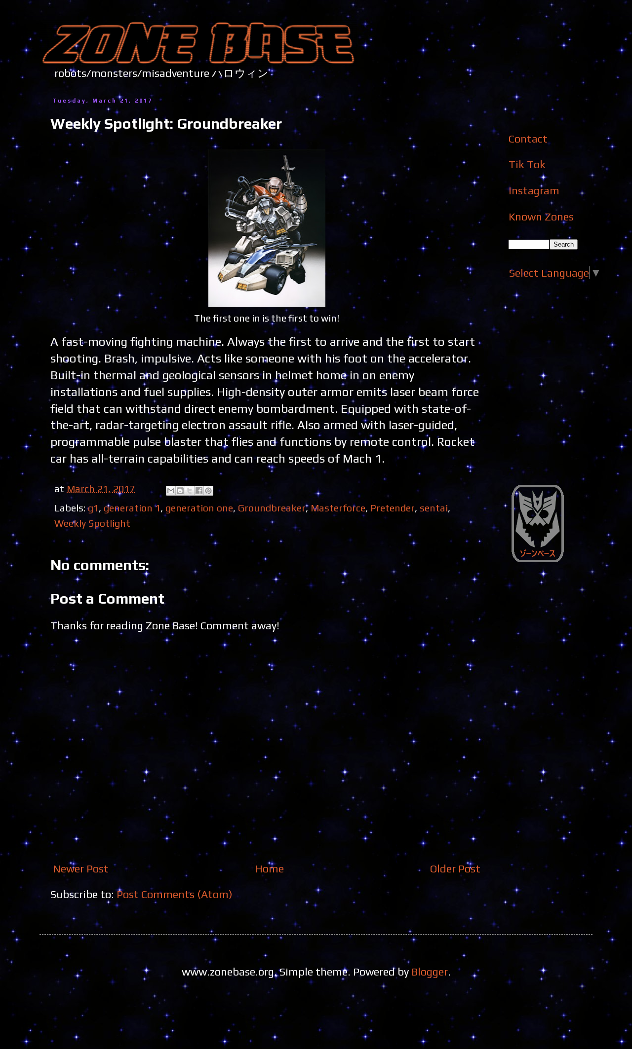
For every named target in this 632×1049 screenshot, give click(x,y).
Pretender (392, 507)
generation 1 (132, 507)
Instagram (534, 190)
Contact (528, 138)
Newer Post (81, 868)
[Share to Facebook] (199, 491)
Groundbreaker (272, 507)
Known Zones (541, 216)
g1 (93, 507)
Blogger (429, 971)
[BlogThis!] (180, 491)
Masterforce (338, 507)
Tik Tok (527, 164)
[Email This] (171, 491)
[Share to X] (190, 491)
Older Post (455, 868)
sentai (434, 507)
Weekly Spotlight (92, 523)
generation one (199, 507)
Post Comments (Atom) (175, 894)
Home (269, 868)
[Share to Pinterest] (208, 491)
